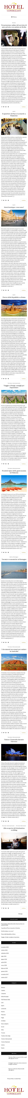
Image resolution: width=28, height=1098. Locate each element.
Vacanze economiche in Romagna (14, 559)
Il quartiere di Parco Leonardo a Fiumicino (14, 115)
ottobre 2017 (4, 977)
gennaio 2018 (4, 971)
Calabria (3, 990)
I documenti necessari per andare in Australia (14, 650)
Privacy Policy (10, 1078)
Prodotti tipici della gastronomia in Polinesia (14, 472)
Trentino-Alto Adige (5, 1035)
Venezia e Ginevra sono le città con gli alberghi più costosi (18, 1057)
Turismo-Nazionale (21, 825)
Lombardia (3, 1008)
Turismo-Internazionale (14, 383)
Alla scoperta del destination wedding (14, 829)
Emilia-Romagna (14, 556)
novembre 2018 (5, 947)
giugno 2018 (4, 959)
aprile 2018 (3, 962)
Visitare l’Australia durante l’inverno (14, 740)
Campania (3, 993)
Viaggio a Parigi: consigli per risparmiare (14, 386)
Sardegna (3, 1020)
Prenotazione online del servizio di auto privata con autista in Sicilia (14, 26)
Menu (15, 17)
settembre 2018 (5, 953)
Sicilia (14, 22)
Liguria (2, 1005)
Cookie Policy (17, 1078)
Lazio (14, 111)
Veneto (2, 1048)
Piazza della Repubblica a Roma (14, 297)
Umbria (3, 1045)
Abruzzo (3, 987)
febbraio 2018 (4, 968)
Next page (20, 913)
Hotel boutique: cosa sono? (14, 207)
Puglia (2, 1017)
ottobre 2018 (4, 950)
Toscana (3, 1032)
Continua (24, 106)
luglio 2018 (3, 956)
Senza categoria (4, 1023)
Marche (3, 1011)
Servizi (2, 1026)
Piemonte (3, 1014)
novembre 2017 (5, 974)
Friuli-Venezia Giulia (5, 999)
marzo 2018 (4, 965)
